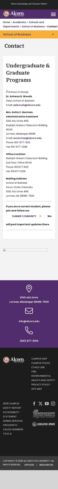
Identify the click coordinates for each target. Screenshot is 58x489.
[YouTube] (47, 404)
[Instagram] (53, 404)
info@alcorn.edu (29, 321)
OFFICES (29, 465)
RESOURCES (46, 465)
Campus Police (40, 363)
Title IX (7, 433)
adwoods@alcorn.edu (26, 105)
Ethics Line (38, 367)
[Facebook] (34, 404)
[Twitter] (41, 404)
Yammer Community (24, 216)
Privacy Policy (40, 384)
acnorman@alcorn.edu (27, 138)
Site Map (36, 389)
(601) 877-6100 (29, 341)
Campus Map (39, 358)
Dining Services (13, 421)
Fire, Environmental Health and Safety (43, 376)
